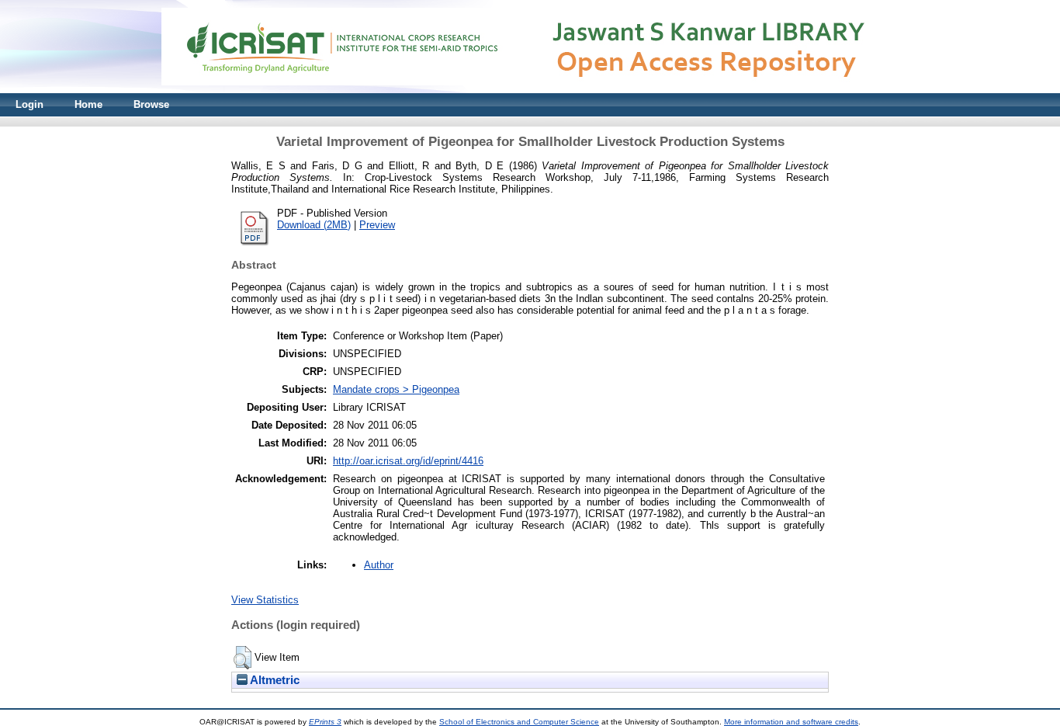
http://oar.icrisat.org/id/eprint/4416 (408, 461)
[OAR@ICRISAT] (530, 90)
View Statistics (265, 600)
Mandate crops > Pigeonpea (396, 389)
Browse (151, 104)
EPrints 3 (325, 721)
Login (29, 104)
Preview (377, 225)
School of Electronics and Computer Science (519, 721)
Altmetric (274, 680)
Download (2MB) (314, 225)
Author (378, 565)
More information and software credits (791, 721)
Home (88, 104)
